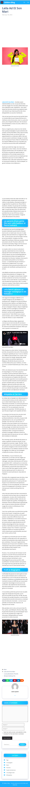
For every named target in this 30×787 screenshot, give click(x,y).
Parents (8, 767)
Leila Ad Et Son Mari (9, 671)
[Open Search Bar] (24, 2)
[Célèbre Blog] (2, 2)
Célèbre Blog (9, 2)
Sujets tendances (11, 770)
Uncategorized (10, 772)
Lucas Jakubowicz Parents (11, 674)
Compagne (9, 762)
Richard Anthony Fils (9, 676)
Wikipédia (9, 775)
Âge (7, 760)
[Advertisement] (15, 31)
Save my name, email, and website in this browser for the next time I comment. (15, 733)
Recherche (22, 744)
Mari (5, 669)
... (15, 694)
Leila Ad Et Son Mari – (8, 102)
